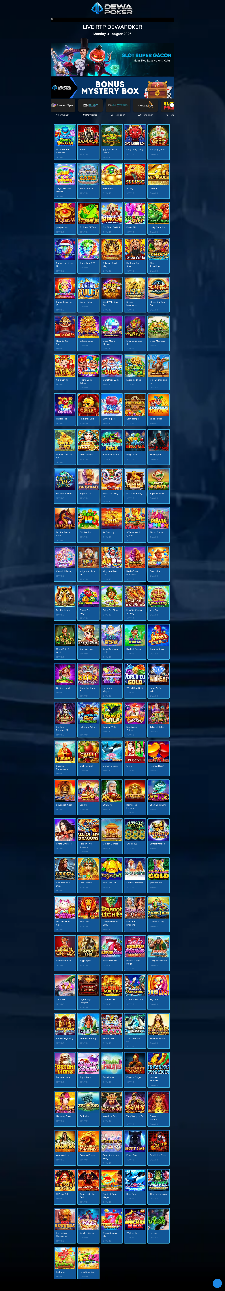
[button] (172, 105)
